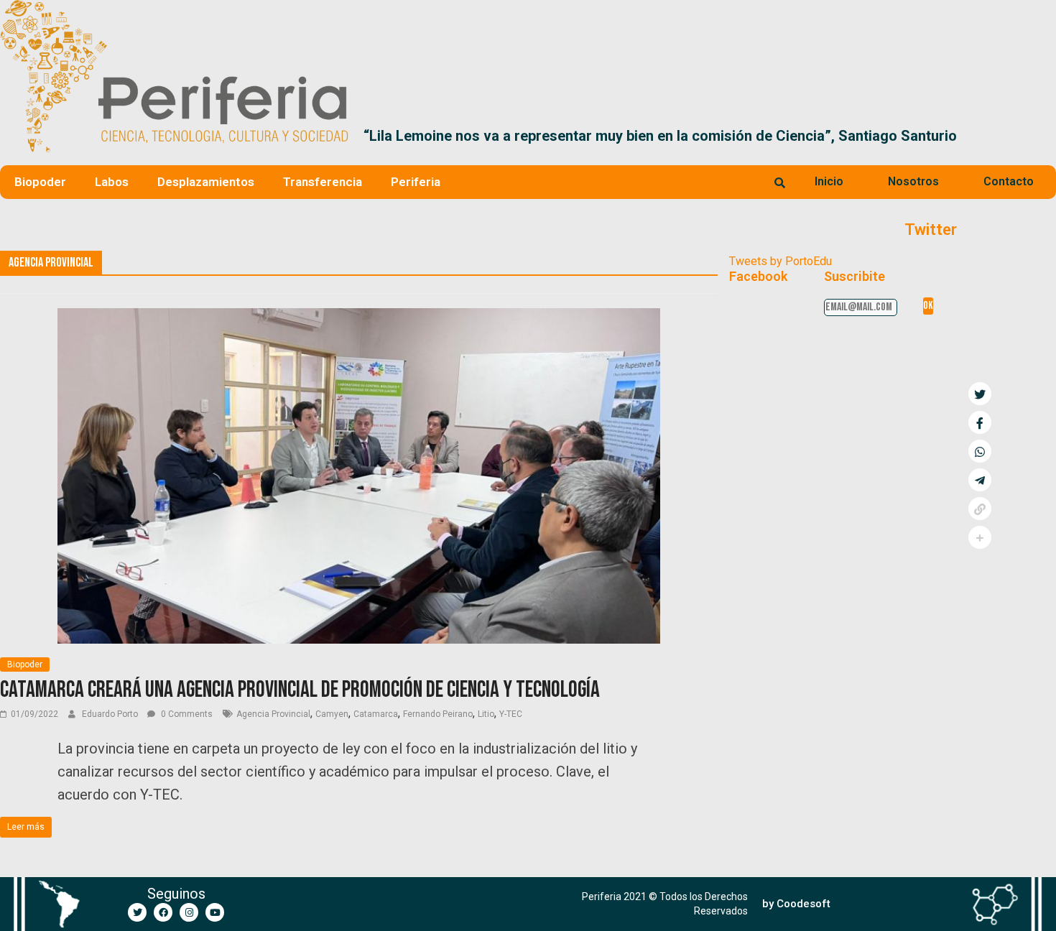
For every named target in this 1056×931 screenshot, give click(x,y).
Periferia (415, 182)
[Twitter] (137, 912)
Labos (112, 182)
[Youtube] (214, 912)
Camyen (331, 714)
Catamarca (375, 714)
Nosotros (913, 181)
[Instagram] (189, 912)
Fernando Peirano (438, 714)
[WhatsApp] (979, 451)
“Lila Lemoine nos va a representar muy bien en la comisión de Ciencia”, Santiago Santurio (660, 135)
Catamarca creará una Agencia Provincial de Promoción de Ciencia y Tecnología (300, 690)
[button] (1039, 136)
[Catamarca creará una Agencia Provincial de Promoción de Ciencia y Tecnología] (358, 317)
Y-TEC (510, 714)
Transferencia (322, 182)
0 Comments (186, 714)
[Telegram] (979, 479)
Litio (486, 714)
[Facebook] (163, 912)
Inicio (829, 181)
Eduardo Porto (111, 714)
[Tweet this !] (979, 393)
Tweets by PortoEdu (780, 261)
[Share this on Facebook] (979, 422)
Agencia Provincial (273, 714)
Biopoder (40, 182)
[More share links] (979, 537)
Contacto (1008, 181)
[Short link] (979, 508)
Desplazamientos (205, 182)
